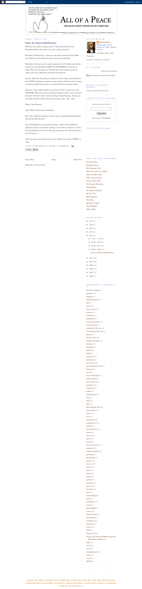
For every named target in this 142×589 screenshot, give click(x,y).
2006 (91, 276)
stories (88, 527)
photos (88, 460)
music (88, 438)
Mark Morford (91, 206)
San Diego (90, 501)
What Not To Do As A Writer (96, 171)
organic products (92, 451)
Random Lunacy (92, 165)
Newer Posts (29, 159)
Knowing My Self (93, 407)
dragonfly (89, 347)
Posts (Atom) (40, 165)
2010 (91, 261)
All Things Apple (92, 290)
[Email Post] (72, 146)
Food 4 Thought (92, 375)
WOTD (88, 561)
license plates (91, 410)
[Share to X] (31, 149)
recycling (89, 489)
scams (88, 505)
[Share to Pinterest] (37, 149)
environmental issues (94, 366)
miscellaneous (91, 429)
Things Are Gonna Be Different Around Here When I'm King (101, 538)
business (89, 312)
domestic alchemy (93, 340)
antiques (89, 296)
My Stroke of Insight (94, 190)
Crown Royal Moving (94, 331)
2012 (91, 235)
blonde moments (92, 299)
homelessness (91, 394)
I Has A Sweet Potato (94, 177)
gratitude (89, 385)
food (88, 372)
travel (88, 548)
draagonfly (104, 42)
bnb (87, 303)
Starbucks (90, 524)
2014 (91, 228)
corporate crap (91, 325)
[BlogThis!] (29, 149)
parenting (89, 454)
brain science (91, 309)
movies (89, 435)
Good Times (90, 381)
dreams (89, 350)
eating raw (90, 356)
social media (91, 517)
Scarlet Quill (91, 508)
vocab (88, 558)
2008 (91, 269)
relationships (91, 495)
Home (54, 159)
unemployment (91, 552)
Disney (89, 334)
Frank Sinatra (91, 378)
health (88, 391)
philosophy (90, 457)
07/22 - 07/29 (96, 242)
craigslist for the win (93, 328)
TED (88, 530)
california (89, 315)
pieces (88, 467)
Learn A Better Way (93, 180)
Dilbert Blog (91, 209)
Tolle (88, 542)
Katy (88, 404)
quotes (88, 486)
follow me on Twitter (109, 71)
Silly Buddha (91, 187)
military (89, 426)
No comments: (63, 146)
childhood (90, 318)
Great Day (90, 200)
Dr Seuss (89, 344)
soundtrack (90, 520)
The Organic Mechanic (94, 184)
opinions (89, 448)
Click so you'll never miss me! (97, 90)
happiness (90, 388)
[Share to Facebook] (34, 149)
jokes (88, 400)
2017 (91, 221)
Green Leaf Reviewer (94, 174)
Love (88, 416)
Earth (88, 353)
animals (89, 293)
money (88, 432)
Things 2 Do (91, 533)
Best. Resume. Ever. (93, 168)
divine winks (91, 337)
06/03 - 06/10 (96, 249)
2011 (91, 258)
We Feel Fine (91, 193)
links (88, 413)
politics (89, 479)
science (89, 511)
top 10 (88, 545)
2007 (91, 272)
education (90, 359)
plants (88, 470)
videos (88, 555)
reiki (88, 492)
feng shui (89, 369)
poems (88, 476)
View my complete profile (98, 60)
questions (89, 483)
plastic (88, 473)
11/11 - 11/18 (96, 238)
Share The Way (91, 162)
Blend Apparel (91, 196)
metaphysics (91, 423)
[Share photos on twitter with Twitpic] (101, 75)
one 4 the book (91, 445)
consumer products (93, 322)
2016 (91, 224)
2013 (91, 232)
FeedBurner (106, 118)
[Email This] (26, 149)
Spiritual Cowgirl (92, 203)
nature (88, 441)
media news (90, 419)
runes (88, 498)
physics (89, 464)
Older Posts (78, 159)
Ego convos (90, 362)
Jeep (88, 397)
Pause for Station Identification (40, 42)
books (88, 306)
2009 (91, 265)
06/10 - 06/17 (96, 245)
